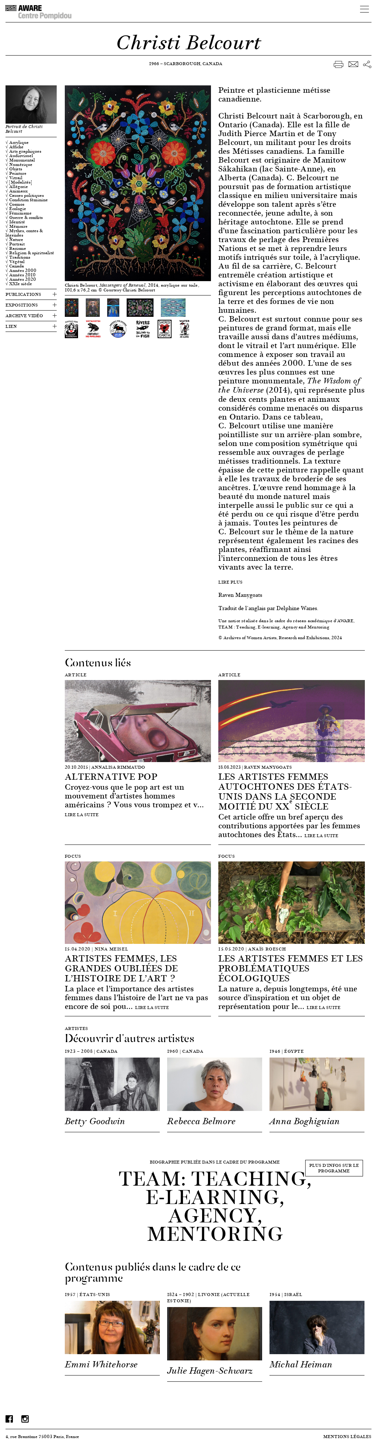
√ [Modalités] (19, 182)
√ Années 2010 (21, 275)
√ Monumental (20, 160)
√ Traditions (18, 257)
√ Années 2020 (21, 279)
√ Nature (14, 239)
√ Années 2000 (21, 270)
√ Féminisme (19, 213)
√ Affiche (15, 147)
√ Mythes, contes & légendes (24, 233)
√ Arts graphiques (23, 151)
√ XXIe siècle (19, 284)
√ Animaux (17, 191)
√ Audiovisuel (19, 155)
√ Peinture (16, 173)
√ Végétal (15, 261)
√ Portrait (15, 244)
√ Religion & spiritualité (30, 253)
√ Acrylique (17, 142)
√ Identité (15, 222)
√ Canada (15, 266)
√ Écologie (16, 208)
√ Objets (14, 169)
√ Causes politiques (25, 195)
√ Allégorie (17, 186)
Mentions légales (347, 1436)
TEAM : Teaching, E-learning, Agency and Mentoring (274, 626)
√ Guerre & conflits (24, 217)
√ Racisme (16, 248)
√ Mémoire (17, 226)
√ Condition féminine (27, 200)
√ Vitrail (14, 178)
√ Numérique (19, 164)
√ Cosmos (15, 204)
